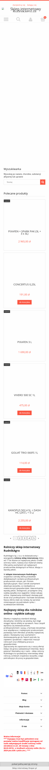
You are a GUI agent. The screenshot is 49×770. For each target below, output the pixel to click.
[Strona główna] (24, 9)
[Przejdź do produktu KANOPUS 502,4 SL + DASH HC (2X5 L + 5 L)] (24, 495)
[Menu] (6, 19)
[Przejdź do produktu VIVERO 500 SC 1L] (24, 379)
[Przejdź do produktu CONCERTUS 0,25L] (24, 269)
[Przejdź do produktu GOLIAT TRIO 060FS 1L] (24, 437)
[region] (24, 93)
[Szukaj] (42, 182)
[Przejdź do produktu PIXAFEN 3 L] (24, 326)
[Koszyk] (43, 19)
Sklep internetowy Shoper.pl (24, 768)
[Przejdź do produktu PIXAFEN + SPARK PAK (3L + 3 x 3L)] (24, 215)
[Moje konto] (31, 19)
